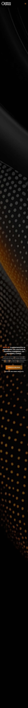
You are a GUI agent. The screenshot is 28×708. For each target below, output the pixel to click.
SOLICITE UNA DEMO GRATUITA (14, 371)
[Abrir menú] (25, 3)
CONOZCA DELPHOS (14, 367)
